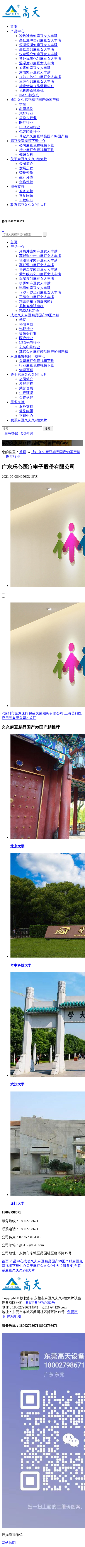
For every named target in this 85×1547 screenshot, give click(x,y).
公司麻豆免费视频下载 (36, 145)
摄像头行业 (28, 118)
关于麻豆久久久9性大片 (28, 159)
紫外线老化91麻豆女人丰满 (40, 58)
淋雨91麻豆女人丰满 (35, 72)
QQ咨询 (25, 433)
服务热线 (10, 433)
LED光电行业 (29, 127)
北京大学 (17, 846)
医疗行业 (26, 122)
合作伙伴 (26, 182)
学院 (22, 104)
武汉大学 (17, 1084)
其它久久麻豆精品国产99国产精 (43, 136)
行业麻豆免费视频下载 (36, 150)
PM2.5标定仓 (29, 95)
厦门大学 (17, 1203)
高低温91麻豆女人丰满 (36, 49)
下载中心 (26, 200)
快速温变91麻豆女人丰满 (38, 54)
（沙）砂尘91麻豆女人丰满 (40, 77)
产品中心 (17, 31)
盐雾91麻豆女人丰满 (35, 68)
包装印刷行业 (29, 132)
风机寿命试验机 (31, 90)
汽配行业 (26, 113)
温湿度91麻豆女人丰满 (36, 63)
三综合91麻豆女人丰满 (36, 81)
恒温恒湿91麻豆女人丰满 (38, 45)
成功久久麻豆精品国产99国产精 (34, 100)
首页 (13, 26)
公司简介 (26, 163)
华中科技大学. (21, 965)
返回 (32, 718)
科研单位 (26, 109)
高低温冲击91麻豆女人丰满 (40, 40)
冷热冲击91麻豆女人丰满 (38, 36)
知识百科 (26, 154)
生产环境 (26, 177)
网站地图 (14, 1316)
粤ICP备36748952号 (40, 1303)
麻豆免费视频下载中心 (27, 141)
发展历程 (26, 168)
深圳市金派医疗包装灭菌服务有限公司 (32, 713)
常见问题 (26, 195)
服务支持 (17, 186)
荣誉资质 (26, 173)
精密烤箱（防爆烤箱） (36, 86)
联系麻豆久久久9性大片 (28, 205)
